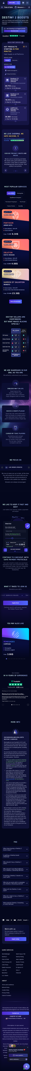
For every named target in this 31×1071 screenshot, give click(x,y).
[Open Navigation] (27, 3)
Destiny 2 (4, 956)
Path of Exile (5, 959)
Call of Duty (5, 964)
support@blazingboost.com (12, 1009)
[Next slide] (25, 170)
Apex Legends (20, 959)
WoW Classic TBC (20, 954)
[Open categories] (29, 7)
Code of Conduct (6, 995)
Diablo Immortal (6, 967)
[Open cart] (23, 3)
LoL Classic (5, 975)
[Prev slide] (5, 170)
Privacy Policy (6, 992)
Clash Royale (19, 964)
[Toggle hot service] (16, 90)
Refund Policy (5, 987)
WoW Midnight (6, 954)
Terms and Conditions (8, 984)
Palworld (18, 972)
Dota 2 (18, 970)
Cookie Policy (5, 990)
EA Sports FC (19, 967)
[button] (7, 60)
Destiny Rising (20, 956)
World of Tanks (20, 962)
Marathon (4, 972)
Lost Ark (4, 970)
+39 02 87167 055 (24, 1009)
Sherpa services (10, 779)
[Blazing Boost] (4, 3)
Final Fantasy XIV (7, 962)
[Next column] (28, 343)
